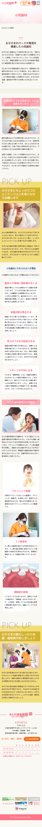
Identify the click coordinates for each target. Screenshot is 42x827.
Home (4, 28)
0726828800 (13, 738)
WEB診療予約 (33, 739)
